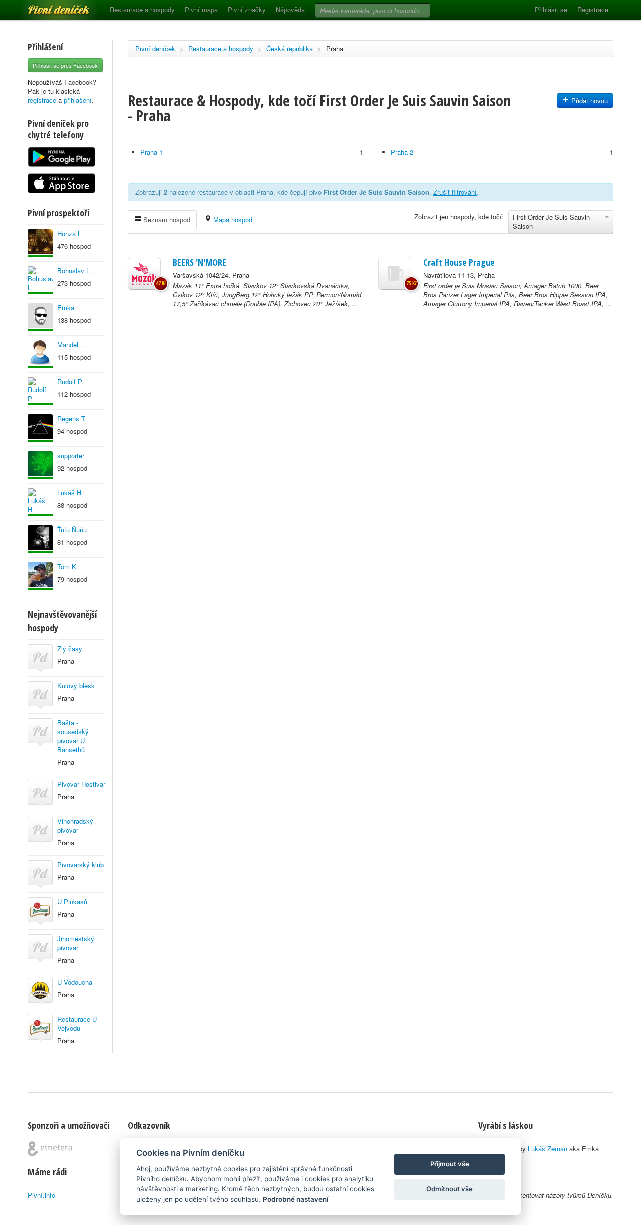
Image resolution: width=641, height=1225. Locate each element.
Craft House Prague (459, 262)
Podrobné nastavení (296, 1199)
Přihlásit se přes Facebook (65, 65)
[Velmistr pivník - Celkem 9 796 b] (40, 391)
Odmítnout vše (449, 1189)
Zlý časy (69, 648)
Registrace (592, 9)
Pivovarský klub (80, 864)
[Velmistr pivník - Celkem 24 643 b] (40, 502)
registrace (42, 100)
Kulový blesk (76, 685)
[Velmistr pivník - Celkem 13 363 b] (40, 243)
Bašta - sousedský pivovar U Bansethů (73, 736)
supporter (70, 455)
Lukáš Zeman (547, 1148)
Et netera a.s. (50, 1148)
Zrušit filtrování (455, 192)
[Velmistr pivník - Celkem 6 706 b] (40, 465)
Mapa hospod (231, 219)
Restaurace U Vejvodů (77, 1023)
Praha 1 (151, 152)
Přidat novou (588, 100)
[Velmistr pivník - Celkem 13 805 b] (40, 317)
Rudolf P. (70, 381)
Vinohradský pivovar (75, 825)
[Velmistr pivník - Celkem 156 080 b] (40, 576)
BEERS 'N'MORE (199, 262)
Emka (65, 307)
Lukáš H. (70, 492)
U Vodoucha (74, 982)
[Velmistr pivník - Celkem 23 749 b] (40, 354)
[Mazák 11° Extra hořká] (144, 273)
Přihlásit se (551, 9)
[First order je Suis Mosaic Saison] (394, 273)
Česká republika (289, 48)
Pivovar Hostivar (81, 784)
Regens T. (72, 418)
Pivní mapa (201, 9)
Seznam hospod (165, 219)
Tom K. (67, 566)
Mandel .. (70, 344)
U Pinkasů (72, 901)
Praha (334, 48)
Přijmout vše (449, 1164)
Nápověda (290, 9)
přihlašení (78, 100)
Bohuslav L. (74, 270)
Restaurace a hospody (142, 9)
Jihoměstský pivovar (75, 943)
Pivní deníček (48, 6)
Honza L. (70, 233)
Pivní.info (41, 1195)
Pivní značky (247, 9)
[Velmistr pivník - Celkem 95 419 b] (40, 280)
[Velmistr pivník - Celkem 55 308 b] (40, 539)
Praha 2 (402, 152)
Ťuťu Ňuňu (72, 529)
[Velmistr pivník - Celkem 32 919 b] (40, 428)
